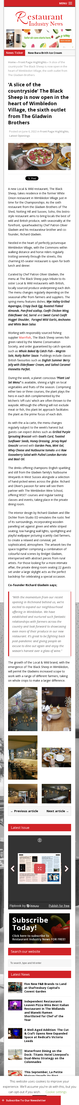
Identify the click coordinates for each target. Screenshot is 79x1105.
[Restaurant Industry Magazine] (39, 27)
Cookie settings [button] (56, 1092)
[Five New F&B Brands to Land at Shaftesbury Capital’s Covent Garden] (15, 990)
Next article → (58, 811)
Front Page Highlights (54, 131)
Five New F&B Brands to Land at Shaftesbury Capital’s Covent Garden (45, 987)
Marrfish (25, 337)
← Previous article (24, 811)
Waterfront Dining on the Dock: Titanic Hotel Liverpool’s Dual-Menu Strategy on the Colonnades (46, 1056)
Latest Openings (19, 135)
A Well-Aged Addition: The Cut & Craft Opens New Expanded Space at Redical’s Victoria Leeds (46, 1035)
